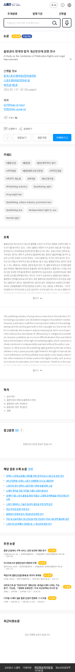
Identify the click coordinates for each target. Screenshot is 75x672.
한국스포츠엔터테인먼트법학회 (20, 76)
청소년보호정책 (63, 667)
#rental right (12, 217)
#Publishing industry (16, 186)
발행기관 (38, 14)
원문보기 (22, 137)
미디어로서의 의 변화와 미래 (20, 562)
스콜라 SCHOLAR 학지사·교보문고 (11, 5)
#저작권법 (11, 170)
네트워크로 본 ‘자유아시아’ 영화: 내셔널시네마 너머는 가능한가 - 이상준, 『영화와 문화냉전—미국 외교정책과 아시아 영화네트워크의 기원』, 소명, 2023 (31, 587)
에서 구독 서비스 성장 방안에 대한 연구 (25, 550)
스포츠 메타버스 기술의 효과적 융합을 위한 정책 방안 (29, 504)
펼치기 (71, 60)
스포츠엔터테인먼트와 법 (17, 80)
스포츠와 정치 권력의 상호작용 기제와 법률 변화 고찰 (29, 485)
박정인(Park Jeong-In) (15, 109)
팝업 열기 (21, 430)
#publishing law (14, 210)
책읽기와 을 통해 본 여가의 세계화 (22, 575)
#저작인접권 (55, 170)
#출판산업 (11, 163)
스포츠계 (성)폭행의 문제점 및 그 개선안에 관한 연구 (29, 523)
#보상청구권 (48, 178)
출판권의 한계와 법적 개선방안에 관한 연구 (25, 513)
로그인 (54, 4)
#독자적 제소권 (13, 178)
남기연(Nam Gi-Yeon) (14, 105)
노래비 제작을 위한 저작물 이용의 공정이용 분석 (27, 490)
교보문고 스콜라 (12, 667)
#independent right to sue (42, 210)
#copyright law (14, 194)
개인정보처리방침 (43, 667)
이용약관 (27, 667)
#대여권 (31, 178)
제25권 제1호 (11, 85)
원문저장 (42, 137)
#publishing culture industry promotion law (28, 202)
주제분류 (12, 14)
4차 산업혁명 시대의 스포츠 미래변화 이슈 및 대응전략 (30, 480)
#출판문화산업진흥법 (33, 170)
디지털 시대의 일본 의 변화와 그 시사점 (25, 598)
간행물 (62, 14)
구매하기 (60, 137)
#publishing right (42, 186)
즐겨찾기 (7, 138)
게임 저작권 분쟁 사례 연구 (17, 509)
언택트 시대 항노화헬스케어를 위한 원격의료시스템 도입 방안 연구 (35, 475)
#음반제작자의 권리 (46, 163)
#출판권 (26, 163)
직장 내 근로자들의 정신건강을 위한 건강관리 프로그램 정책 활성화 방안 (37, 518)
